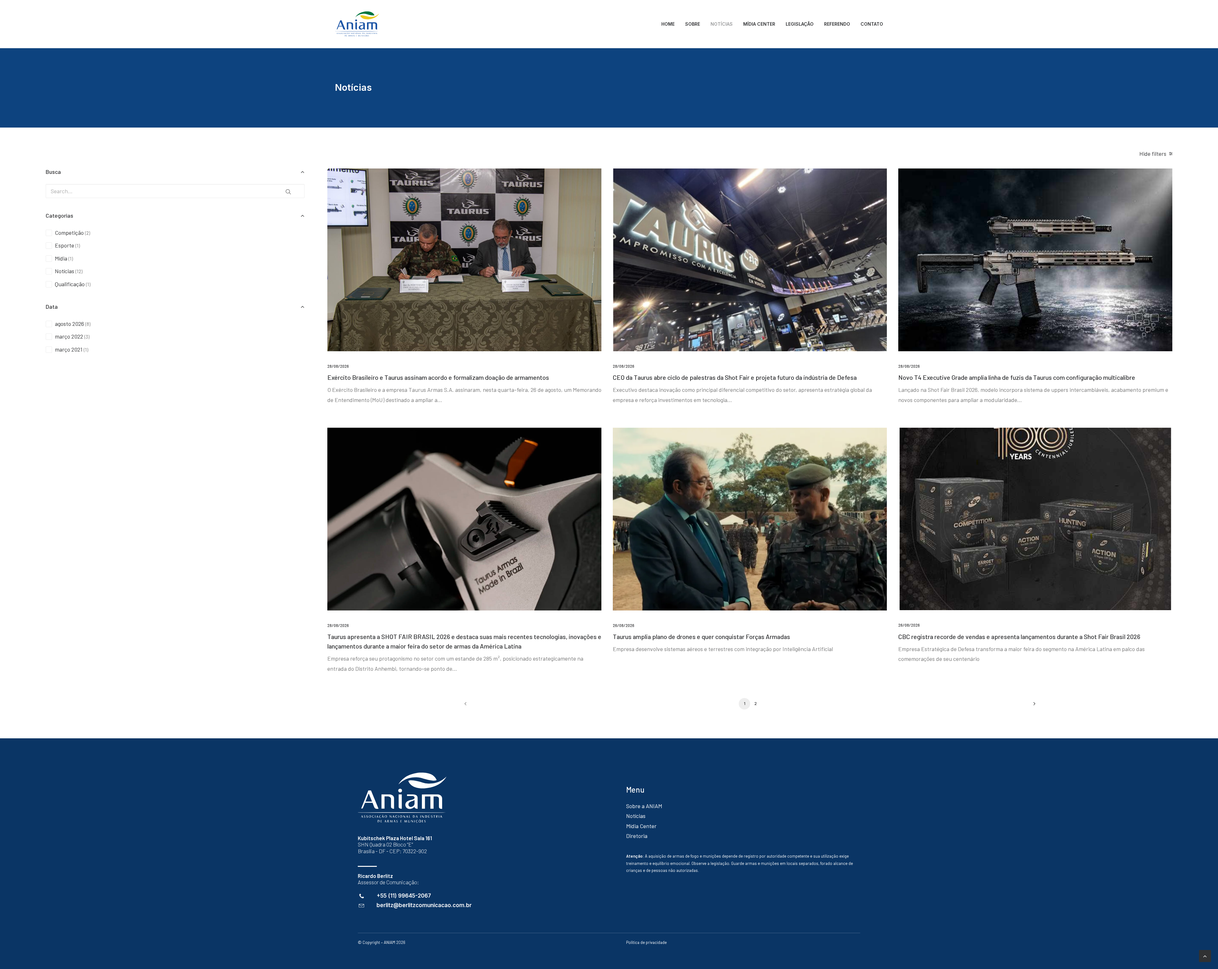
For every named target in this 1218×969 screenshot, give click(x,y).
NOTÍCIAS (721, 24)
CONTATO (872, 24)
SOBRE (692, 24)
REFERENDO (837, 24)
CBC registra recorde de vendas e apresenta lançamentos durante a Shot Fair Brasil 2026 (1019, 636)
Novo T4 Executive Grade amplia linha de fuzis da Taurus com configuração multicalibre (1016, 377)
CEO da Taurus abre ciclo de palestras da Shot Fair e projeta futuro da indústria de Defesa (735, 377)
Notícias (635, 815)
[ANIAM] (357, 24)
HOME (668, 24)
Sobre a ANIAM (644, 805)
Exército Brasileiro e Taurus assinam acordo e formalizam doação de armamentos (438, 377)
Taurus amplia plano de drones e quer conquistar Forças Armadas (701, 636)
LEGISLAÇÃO (800, 24)
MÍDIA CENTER (759, 24)
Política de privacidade (646, 942)
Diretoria (636, 835)
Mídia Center (641, 825)
